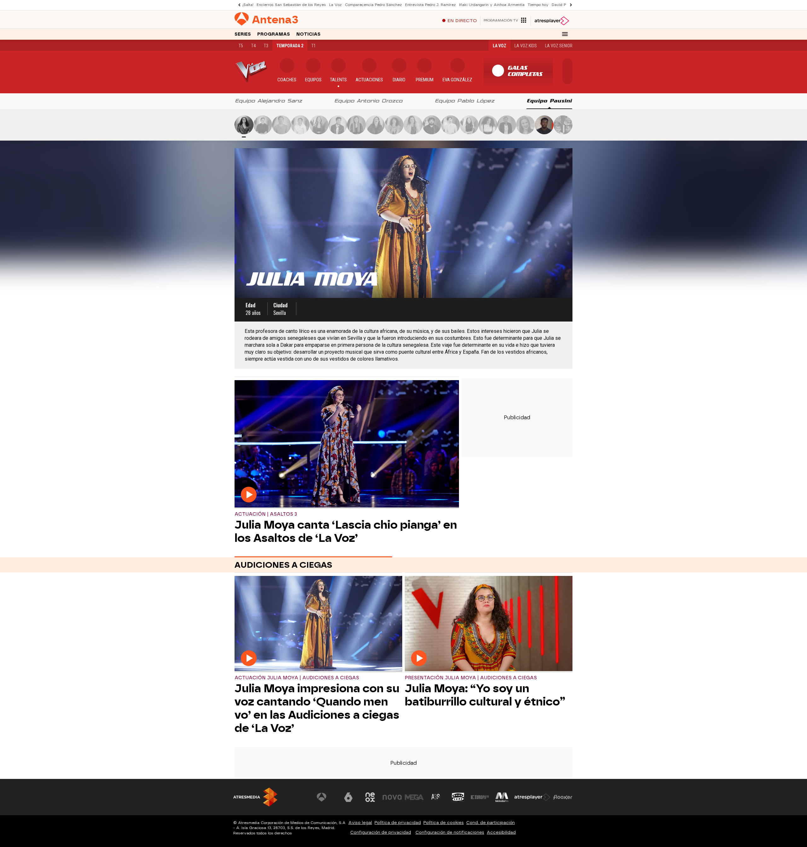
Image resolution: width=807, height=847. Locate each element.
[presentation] (268, 101)
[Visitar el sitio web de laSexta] (348, 797)
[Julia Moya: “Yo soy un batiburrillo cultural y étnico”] (488, 624)
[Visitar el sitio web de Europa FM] (479, 797)
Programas (273, 34)
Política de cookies (443, 822)
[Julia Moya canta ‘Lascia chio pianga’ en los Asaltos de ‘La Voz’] (347, 444)
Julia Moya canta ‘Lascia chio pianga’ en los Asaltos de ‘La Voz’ (346, 531)
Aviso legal (360, 822)
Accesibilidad (501, 832)
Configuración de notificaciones (449, 832)
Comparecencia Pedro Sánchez (373, 5)
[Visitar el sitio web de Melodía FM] (501, 797)
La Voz (335, 5)
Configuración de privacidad (380, 832)
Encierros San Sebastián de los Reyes (291, 5)
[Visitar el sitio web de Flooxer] (562, 797)
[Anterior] (238, 5)
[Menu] (564, 34)
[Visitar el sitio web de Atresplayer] (532, 797)
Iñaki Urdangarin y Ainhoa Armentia (492, 5)
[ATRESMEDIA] (255, 797)
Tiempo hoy (538, 5)
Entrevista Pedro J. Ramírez (430, 5)
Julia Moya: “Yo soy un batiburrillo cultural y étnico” (485, 695)
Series (243, 34)
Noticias (308, 34)
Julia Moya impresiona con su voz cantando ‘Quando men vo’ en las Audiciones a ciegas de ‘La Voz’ (317, 708)
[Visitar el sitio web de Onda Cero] (458, 797)
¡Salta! (247, 5)
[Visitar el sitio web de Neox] (370, 797)
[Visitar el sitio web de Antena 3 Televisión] (326, 797)
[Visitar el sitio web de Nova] (392, 797)
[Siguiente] (569, 5)
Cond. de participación (490, 822)
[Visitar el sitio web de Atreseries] (436, 797)
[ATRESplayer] (551, 21)
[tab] (269, 101)
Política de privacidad (397, 822)
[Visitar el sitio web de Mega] (414, 797)
